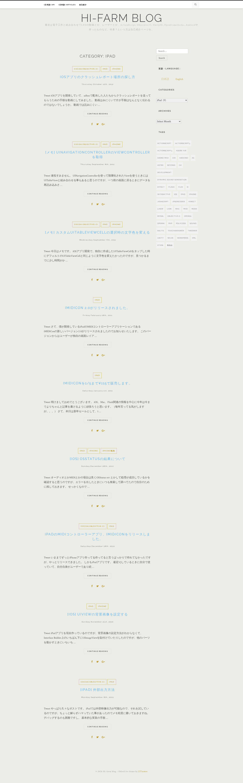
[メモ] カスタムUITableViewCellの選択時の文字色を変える (97, 232)
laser (160, 209)
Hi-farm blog (121, 18)
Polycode (181, 223)
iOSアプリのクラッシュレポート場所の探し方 (97, 77)
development (164, 172)
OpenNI (161, 223)
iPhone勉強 (108, 451)
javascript (163, 201)
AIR (174, 158)
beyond (171, 165)
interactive (163, 194)
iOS (175, 194)
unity (160, 238)
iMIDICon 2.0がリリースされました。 (97, 308)
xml (194, 238)
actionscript (164, 143)
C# (180, 165)
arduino (183, 158)
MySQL (160, 216)
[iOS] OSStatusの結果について (97, 459)
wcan (170, 238)
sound (193, 223)
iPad (105, 69)
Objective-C (174, 216)
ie (188, 187)
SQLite (160, 231)
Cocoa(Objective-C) (86, 69)
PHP (170, 223)
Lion (169, 209)
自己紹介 (83, 5)
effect (161, 187)
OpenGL (188, 216)
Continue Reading (97, 114)
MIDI (185, 209)
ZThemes (143, 771)
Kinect (192, 201)
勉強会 (170, 245)
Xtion (160, 245)
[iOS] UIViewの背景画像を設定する (97, 614)
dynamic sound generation (172, 180)
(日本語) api (49, 5)
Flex (180, 187)
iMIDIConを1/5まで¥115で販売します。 (97, 383)
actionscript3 (164, 151)
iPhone (116, 69)
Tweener (192, 231)
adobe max (163, 158)
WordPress (182, 238)
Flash (171, 187)
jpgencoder (178, 201)
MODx (194, 209)
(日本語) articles (67, 5)
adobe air (181, 151)
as (193, 158)
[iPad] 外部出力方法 (97, 690)
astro (160, 165)
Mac (177, 209)
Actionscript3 (182, 143)
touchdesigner (176, 231)
